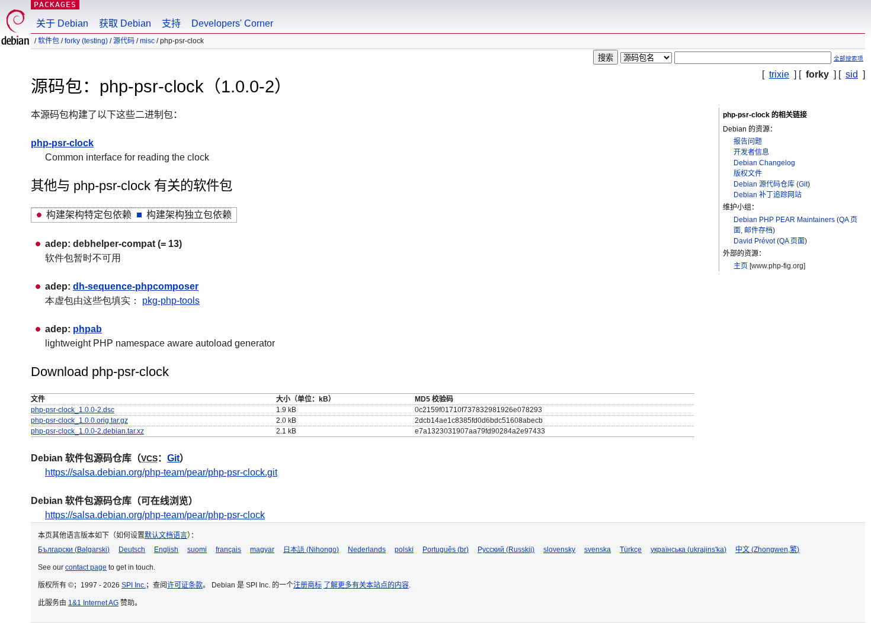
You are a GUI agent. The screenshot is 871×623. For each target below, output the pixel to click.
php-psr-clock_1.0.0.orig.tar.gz (79, 420)
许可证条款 (185, 585)
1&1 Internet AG (93, 603)
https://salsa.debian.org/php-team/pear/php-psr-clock (155, 515)
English (166, 549)
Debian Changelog (764, 163)
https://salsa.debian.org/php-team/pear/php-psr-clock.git (161, 472)
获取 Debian (125, 23)
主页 (741, 266)
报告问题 (748, 141)
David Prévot (754, 241)
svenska (597, 549)
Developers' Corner (232, 23)
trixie (779, 74)
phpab (87, 329)
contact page (86, 567)
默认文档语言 (166, 535)
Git (803, 184)
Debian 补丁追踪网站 (768, 195)
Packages (55, 4)
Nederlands (367, 549)
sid (852, 74)
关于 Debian (62, 23)
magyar (262, 549)
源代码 (124, 41)
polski (404, 549)
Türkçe (631, 549)
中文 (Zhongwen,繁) (767, 549)
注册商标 (307, 585)
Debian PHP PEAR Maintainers (784, 220)
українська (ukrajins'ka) (688, 549)
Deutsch (132, 549)
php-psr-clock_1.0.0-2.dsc (72, 410)
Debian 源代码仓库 (764, 184)
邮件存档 (758, 230)
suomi (197, 549)
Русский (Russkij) (506, 549)
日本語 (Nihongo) (311, 549)
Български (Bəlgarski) (74, 549)
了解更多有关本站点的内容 (366, 585)
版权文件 (748, 173)
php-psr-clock (62, 143)
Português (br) (445, 549)
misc (147, 41)
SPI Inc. (133, 585)
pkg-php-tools (171, 301)
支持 (171, 23)
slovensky (559, 549)
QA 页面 (792, 241)
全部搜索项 (848, 58)
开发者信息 (751, 152)
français (228, 549)
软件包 (48, 41)
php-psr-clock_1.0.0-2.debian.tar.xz (87, 431)
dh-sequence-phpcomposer (135, 286)
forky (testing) (86, 41)
